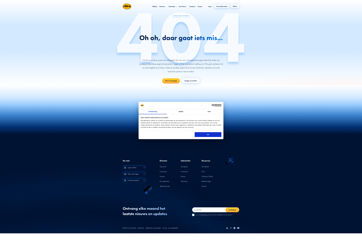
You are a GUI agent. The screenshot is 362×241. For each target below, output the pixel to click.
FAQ (203, 171)
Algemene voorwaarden (153, 228)
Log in (210, 6)
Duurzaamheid (164, 181)
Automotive (184, 171)
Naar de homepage (171, 81)
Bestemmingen (206, 181)
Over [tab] (209, 111)
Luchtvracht (163, 171)
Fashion (183, 176)
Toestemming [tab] (152, 111)
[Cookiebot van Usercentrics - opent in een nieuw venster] (213, 105)
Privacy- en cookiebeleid (170, 228)
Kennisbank (205, 167)
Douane (162, 176)
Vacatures (192, 6)
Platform (154, 6)
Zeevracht (163, 167)
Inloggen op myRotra (190, 81)
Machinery (184, 181)
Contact (200, 6)
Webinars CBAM (207, 176)
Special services (165, 186)
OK (208, 134)
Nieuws (204, 186)
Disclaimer (141, 228)
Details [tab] (181, 111)
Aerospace (184, 167)
